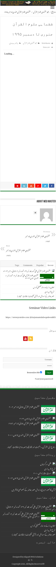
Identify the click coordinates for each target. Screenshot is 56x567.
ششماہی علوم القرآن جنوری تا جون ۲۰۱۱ (24, 434)
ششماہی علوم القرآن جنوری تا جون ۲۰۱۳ (24, 477)
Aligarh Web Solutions (33, 556)
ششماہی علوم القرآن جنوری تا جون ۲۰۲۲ (35, 418)
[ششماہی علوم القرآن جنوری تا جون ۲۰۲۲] (54, 418)
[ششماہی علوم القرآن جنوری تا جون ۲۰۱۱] (48, 438)
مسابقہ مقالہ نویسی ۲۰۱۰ (42, 473)
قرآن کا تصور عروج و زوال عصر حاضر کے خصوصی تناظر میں (33, 489)
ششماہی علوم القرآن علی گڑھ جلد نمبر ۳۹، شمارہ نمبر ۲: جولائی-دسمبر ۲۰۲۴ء (27, 270)
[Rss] (30, 338)
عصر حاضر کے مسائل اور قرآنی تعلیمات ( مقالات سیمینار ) (35, 295)
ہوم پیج (53, 11)
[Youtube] (25, 338)
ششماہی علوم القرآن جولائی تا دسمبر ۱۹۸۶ (24, 423)
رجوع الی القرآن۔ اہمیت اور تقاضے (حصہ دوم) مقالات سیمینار (31, 446)
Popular (40, 264)
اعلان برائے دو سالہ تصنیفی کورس (43, 286)
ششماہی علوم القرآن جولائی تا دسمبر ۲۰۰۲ (24, 406)
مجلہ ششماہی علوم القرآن (41, 11)
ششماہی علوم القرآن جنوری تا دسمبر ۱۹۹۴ (37, 236)
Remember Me (33, 372)
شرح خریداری (49, 291)
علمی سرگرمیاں (45, 463)
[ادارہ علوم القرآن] (28, 3)
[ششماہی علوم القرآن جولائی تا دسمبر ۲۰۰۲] (48, 410)
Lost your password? (44, 378)
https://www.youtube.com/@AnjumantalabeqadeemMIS (31, 316)
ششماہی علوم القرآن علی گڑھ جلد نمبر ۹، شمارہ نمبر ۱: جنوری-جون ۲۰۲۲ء (21, 276)
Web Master (46, 43)
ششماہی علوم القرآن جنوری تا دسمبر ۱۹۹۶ (18, 250)
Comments (27, 264)
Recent (50, 264)
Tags (17, 264)
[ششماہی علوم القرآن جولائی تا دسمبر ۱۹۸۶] (48, 426)
